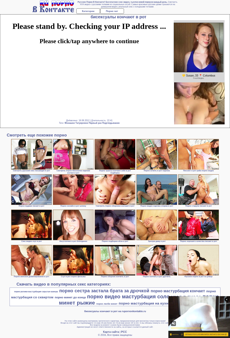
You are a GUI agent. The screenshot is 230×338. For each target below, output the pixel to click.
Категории (88, 11)
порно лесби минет (106, 304)
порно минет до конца (70, 297)
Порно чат (112, 11)
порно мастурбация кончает (178, 291)
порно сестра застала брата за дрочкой (104, 290)
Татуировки (81, 123)
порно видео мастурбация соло (128, 296)
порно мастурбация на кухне (144, 303)
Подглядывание (111, 123)
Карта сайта (111, 331)
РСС (124, 331)
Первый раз (95, 123)
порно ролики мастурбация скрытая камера (36, 291)
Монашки (70, 123)
